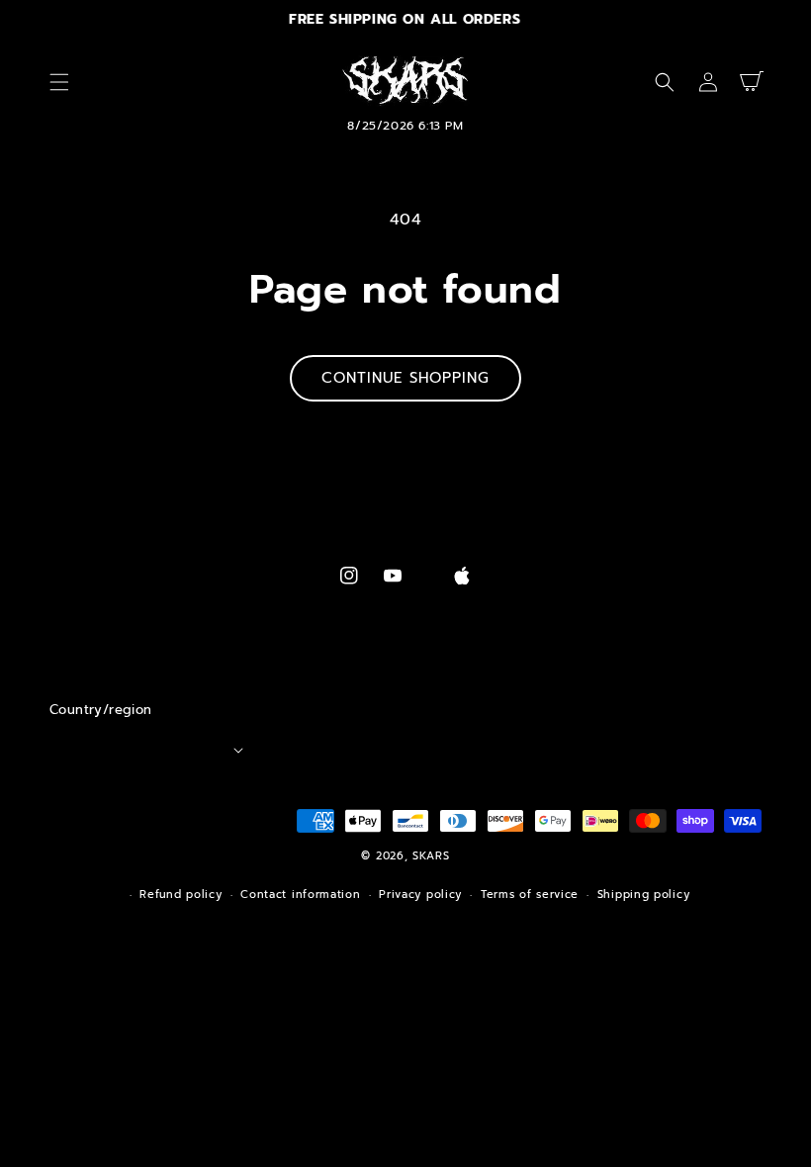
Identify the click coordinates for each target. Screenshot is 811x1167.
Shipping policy (643, 894)
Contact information (300, 894)
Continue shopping (405, 378)
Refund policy (180, 894)
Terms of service (530, 894)
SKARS (431, 856)
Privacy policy (420, 894)
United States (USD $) (145, 750)
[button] (59, 82)
